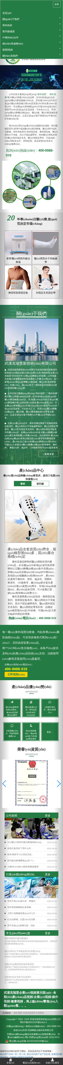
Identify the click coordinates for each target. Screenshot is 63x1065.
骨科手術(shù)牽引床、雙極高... (22, 901)
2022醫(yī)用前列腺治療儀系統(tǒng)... (25, 842)
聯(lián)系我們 (10, 55)
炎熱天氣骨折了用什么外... (20, 848)
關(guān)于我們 (10, 19)
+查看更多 (48, 454)
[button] (58, 532)
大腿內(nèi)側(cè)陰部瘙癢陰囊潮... (23, 867)
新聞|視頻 (7, 49)
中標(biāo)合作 (10, 37)
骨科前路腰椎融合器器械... (20, 907)
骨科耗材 (7, 25)
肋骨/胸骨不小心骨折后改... (20, 854)
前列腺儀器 (8, 31)
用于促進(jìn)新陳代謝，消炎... (22, 925)
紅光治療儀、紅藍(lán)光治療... (22, 919)
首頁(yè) (6, 13)
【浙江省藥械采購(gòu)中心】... (22, 913)
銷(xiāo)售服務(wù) (12, 43)
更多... (50, 732)
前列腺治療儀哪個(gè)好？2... (21, 860)
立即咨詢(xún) (16, 674)
